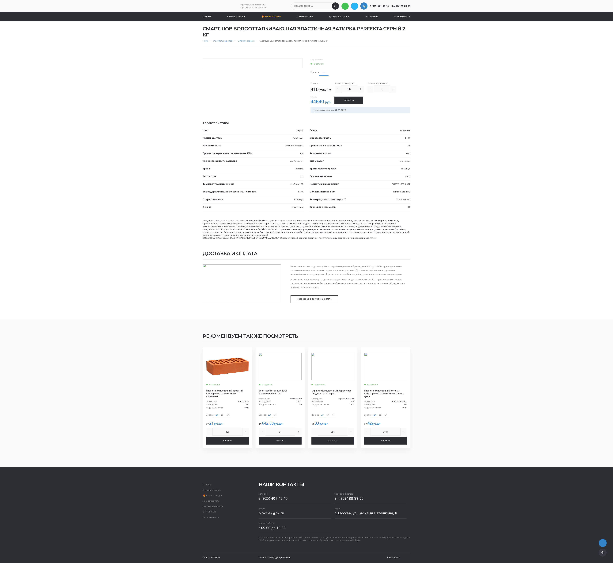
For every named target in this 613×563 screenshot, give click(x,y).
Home (205, 40)
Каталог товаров (236, 16)
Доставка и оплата (339, 16)
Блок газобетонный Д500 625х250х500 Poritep (273, 392)
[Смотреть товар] (227, 366)
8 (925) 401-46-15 (379, 6)
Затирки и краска (246, 40)
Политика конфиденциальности (275, 557)
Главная (207, 16)
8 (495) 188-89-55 (400, 6)
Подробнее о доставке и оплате (314, 298)
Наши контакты (402, 16)
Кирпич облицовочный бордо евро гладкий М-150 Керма (331, 392)
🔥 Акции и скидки (271, 16)
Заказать (349, 99)
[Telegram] (354, 6)
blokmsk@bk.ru (271, 513)
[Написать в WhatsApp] (345, 6)
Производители (305, 16)
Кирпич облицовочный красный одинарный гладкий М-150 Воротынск (224, 393)
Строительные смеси (223, 40)
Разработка (393, 557)
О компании (371, 16)
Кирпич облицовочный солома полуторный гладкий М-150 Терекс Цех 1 (384, 393)
